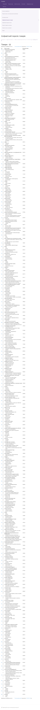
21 (1, 181)
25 (27, 46)
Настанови (23, 3)
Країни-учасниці (17, 3)
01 (1, 330)
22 (1, 393)
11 (1, 145)
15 (26, 46)
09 (1, 56)
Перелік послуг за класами (6, 27)
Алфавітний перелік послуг (7, 22)
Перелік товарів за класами (7, 25)
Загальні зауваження (5, 11)
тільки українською (18, 46)
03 (1, 77)
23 (1, 421)
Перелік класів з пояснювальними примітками (10, 13)
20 (1, 111)
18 (1, 294)
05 (1, 90)
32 (1, 231)
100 (30, 46)
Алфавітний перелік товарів (7, 20)
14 (1, 477)
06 (1, 66)
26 (1, 104)
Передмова (5, 3)
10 (1, 242)
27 (1, 463)
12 (1, 124)
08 (1, 49)
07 (1, 131)
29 (1, 246)
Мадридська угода (30, 3)
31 (1, 263)
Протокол (4, 6)
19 (1, 73)
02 (1, 163)
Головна (3, 1)
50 (28, 46)
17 (1, 63)
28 (1, 170)
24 (1, 201)
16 (1, 59)
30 (1, 167)
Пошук (3, 30)
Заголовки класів (5, 17)
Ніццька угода (10, 3)
